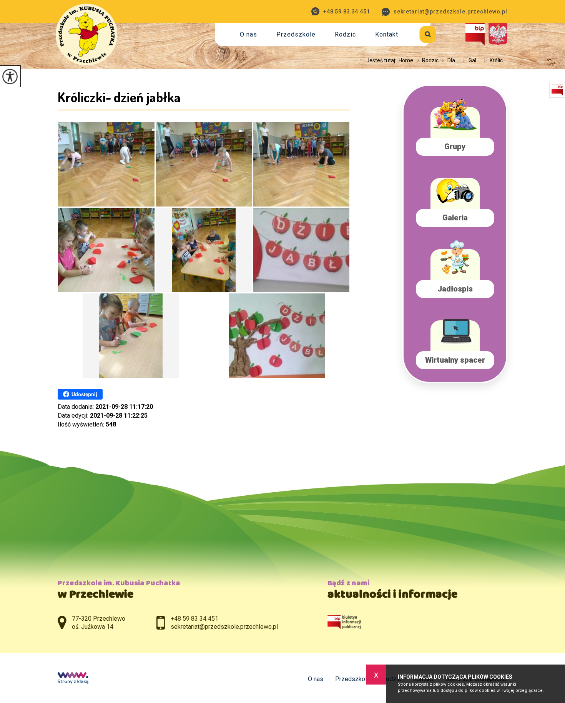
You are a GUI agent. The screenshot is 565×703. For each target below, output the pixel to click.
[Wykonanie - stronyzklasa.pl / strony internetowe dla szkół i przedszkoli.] (73, 678)
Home (406, 60)
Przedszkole (296, 34)
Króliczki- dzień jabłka (119, 96)
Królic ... (495, 60)
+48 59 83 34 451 (346, 11)
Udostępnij (84, 394)
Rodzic (345, 34)
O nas (248, 34)
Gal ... (472, 60)
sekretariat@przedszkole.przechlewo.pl (450, 11)
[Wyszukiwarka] (419, 33)
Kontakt (386, 34)
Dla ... (451, 60)
